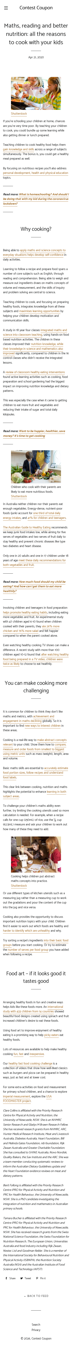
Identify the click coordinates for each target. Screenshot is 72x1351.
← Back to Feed (36, 1296)
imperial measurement (16, 1096)
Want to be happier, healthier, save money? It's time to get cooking (34, 433)
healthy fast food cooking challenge (30, 1063)
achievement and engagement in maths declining (28, 718)
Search (36, 1324)
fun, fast (18, 1054)
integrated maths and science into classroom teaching (35, 332)
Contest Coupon (41, 1338)
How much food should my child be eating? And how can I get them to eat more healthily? (34, 586)
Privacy (36, 1330)
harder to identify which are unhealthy (26, 930)
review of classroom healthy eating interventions (35, 372)
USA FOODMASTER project (27, 1099)
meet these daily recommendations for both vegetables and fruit (34, 562)
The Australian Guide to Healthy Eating (27, 527)
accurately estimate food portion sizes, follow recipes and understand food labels (35, 773)
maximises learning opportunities (39, 311)
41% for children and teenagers (47, 517)
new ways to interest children (43, 725)
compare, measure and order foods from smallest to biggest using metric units (34, 749)
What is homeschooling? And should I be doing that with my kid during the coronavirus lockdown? (36, 199)
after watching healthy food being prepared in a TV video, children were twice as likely (36, 659)
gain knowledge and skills (18, 149)
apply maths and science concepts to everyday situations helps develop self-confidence (34, 252)
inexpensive (37, 1054)
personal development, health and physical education (35, 173)
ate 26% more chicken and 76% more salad (31, 628)
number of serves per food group (28, 949)
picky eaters (51, 1035)
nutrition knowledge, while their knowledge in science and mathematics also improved (33, 349)
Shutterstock (19, 113)
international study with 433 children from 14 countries (33, 1009)
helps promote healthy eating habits (25, 612)
